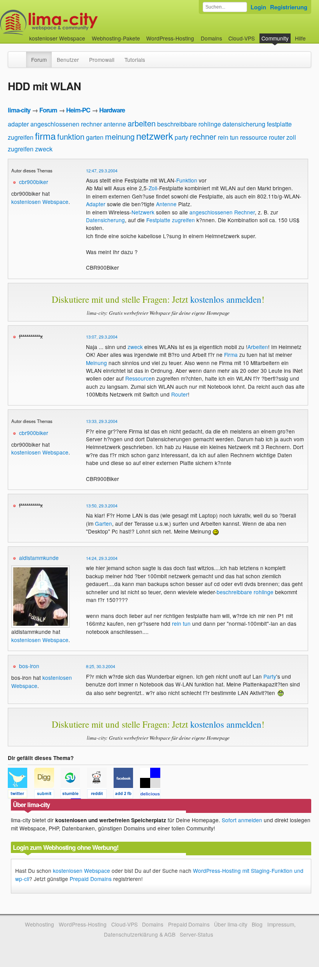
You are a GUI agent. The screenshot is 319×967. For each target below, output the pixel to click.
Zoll (153, 188)
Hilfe (300, 38)
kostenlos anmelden (225, 299)
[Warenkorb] (312, 34)
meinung (120, 136)
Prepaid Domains (91, 879)
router (277, 137)
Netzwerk (142, 212)
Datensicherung (105, 220)
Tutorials (134, 59)
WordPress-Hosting (170, 38)
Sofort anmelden (242, 820)
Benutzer (68, 59)
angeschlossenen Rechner (222, 212)
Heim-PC (78, 109)
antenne (114, 123)
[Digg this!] (47, 795)
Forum (39, 59)
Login (258, 7)
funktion (70, 136)
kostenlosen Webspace (39, 201)
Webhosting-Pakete (116, 38)
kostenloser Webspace (57, 38)
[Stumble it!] (74, 795)
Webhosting (39, 924)
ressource (253, 137)
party (181, 137)
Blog (257, 924)
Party (269, 676)
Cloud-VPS (241, 38)
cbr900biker (33, 182)
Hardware (112, 109)
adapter (18, 123)
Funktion (186, 180)
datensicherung (244, 123)
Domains (211, 38)
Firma (231, 354)
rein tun (228, 137)
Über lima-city (230, 924)
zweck (44, 148)
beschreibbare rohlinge (189, 123)
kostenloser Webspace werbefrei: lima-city (78, 22)
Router (179, 394)
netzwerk (154, 135)
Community (275, 38)
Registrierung (288, 7)
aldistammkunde (39, 558)
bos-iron (29, 666)
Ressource (138, 378)
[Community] (21, 56)
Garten (103, 523)
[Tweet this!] (21, 795)
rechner (203, 136)
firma (45, 135)
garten (94, 137)
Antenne (166, 204)
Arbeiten (257, 347)
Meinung (96, 363)
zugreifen (20, 148)
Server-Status (196, 934)
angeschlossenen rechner (66, 123)
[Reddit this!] (100, 795)
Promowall (101, 59)
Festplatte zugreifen (170, 220)
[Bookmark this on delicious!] (152, 795)
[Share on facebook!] (127, 795)
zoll (291, 137)
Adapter (95, 204)
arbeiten (142, 123)
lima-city (19, 109)
